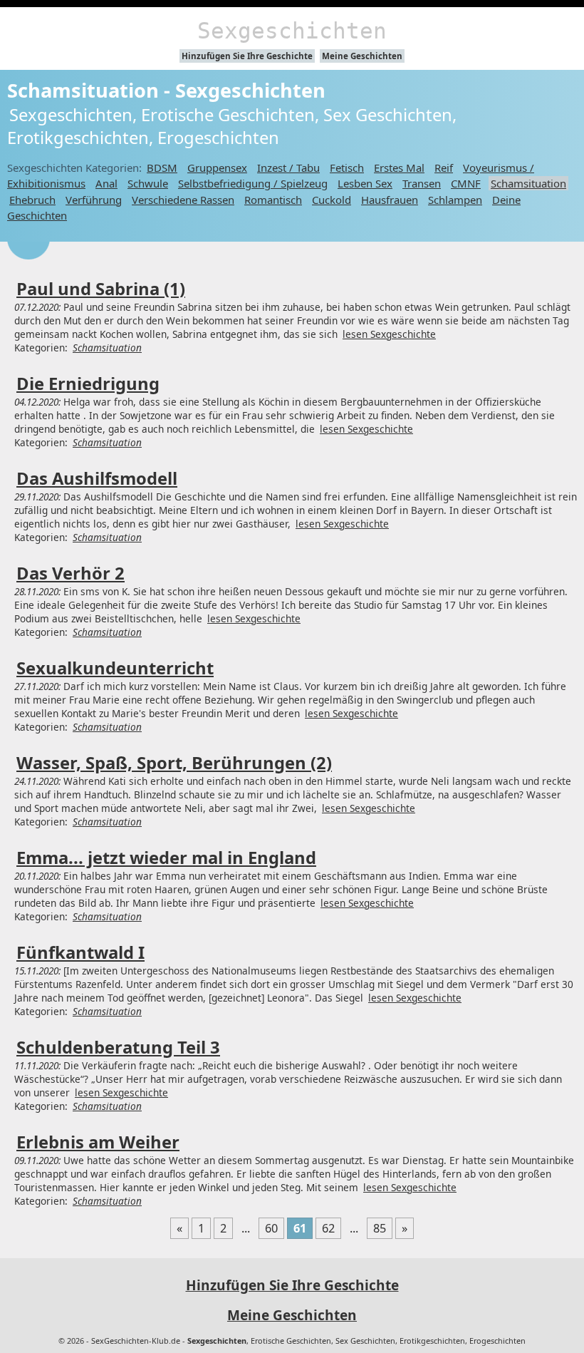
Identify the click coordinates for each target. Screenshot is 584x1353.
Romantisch (273, 199)
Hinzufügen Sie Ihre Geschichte (247, 56)
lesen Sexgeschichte (389, 334)
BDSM (162, 167)
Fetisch (347, 167)
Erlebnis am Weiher (97, 1142)
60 (271, 1228)
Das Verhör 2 (70, 573)
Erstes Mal (399, 167)
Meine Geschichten (362, 56)
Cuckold (331, 199)
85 (379, 1228)
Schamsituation (528, 183)
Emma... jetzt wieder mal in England (166, 857)
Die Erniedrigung (88, 383)
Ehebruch (32, 199)
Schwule (147, 183)
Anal (106, 183)
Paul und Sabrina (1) (100, 288)
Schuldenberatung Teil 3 (118, 1047)
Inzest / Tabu (288, 167)
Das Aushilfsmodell (96, 478)
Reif (443, 167)
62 (328, 1228)
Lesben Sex (365, 183)
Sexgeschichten (292, 30)
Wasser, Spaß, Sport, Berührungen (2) (174, 762)
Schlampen (455, 199)
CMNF (466, 183)
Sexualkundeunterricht (115, 668)
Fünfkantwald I (80, 952)
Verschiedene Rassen (183, 199)
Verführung (94, 199)
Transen (421, 183)
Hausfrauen (389, 199)
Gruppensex (217, 167)
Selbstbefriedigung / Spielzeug (253, 183)
